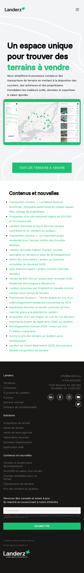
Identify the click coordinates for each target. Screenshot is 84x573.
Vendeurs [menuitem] (9, 383)
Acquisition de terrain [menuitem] (16, 423)
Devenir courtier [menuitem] (13, 402)
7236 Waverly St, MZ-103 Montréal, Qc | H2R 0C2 (64, 386)
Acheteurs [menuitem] (9, 388)
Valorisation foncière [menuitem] (16, 437)
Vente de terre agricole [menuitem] (17, 432)
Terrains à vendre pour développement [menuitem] (17, 464)
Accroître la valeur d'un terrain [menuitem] (22, 471)
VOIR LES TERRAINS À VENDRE (42, 168)
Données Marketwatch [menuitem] (17, 442)
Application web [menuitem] (13, 447)
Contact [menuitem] (8, 397)
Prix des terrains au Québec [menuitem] (20, 488)
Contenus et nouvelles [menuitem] (17, 455)
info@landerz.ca (71, 376)
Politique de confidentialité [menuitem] (20, 407)
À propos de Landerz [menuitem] (16, 392)
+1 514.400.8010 (71, 380)
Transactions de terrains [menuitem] (18, 484)
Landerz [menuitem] (8, 375)
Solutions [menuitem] (9, 415)
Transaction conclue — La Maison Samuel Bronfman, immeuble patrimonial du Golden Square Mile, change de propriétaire (41, 206)
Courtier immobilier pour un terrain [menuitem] (20, 477)
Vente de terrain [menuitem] (13, 428)
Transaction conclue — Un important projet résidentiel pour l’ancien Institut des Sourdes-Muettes (37, 240)
